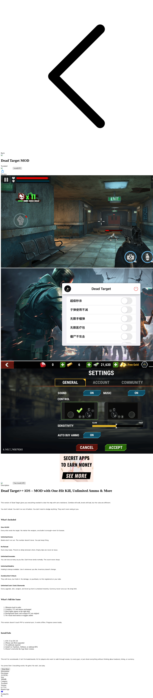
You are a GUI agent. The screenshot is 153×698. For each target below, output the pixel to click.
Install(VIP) (17, 168)
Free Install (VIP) (19, 483)
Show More (5, 669)
